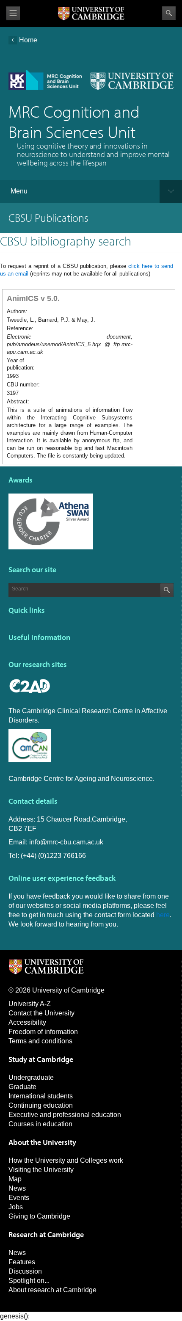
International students (40, 1096)
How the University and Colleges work (65, 1160)
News (17, 1188)
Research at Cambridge (46, 1234)
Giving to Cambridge (39, 1216)
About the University (42, 1142)
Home (28, 40)
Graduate (22, 1086)
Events (18, 1197)
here (163, 914)
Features (21, 1262)
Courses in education (40, 1124)
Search (169, 13)
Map (15, 1179)
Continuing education (40, 1105)
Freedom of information (43, 1031)
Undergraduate (31, 1077)
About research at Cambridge (52, 1289)
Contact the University (41, 1013)
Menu (19, 191)
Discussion (25, 1271)
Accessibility (27, 1022)
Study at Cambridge (40, 1059)
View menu (13, 13)
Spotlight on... (29, 1280)
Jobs (15, 1207)
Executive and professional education (64, 1114)
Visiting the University (41, 1169)
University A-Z (29, 1003)
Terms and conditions (40, 1041)
